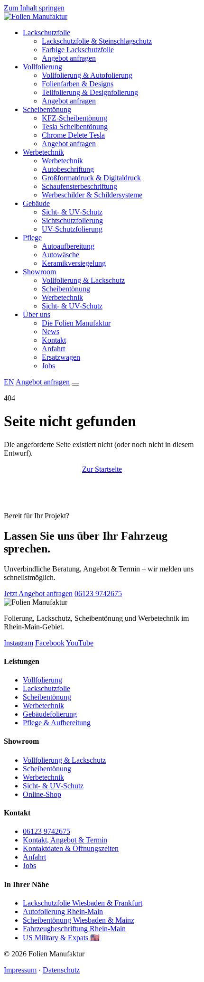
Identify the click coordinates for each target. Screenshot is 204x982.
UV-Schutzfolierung (72, 229)
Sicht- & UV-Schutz (72, 212)
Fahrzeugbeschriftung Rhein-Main (74, 929)
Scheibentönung (47, 109)
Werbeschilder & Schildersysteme (92, 195)
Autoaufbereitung (68, 246)
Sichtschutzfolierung (72, 220)
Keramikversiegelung (74, 263)
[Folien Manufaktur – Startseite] (35, 16)
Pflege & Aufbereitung (57, 723)
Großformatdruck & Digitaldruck (91, 178)
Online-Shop (42, 794)
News (50, 331)
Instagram (18, 643)
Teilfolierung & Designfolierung (90, 92)
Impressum (20, 970)
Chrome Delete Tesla (73, 135)
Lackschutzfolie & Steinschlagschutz (97, 41)
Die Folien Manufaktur (76, 323)
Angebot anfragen (69, 58)
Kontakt (54, 340)
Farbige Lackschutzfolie (78, 50)
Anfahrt (53, 349)
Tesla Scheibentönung (75, 126)
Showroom (39, 272)
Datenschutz (61, 970)
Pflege (32, 238)
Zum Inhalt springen (34, 8)
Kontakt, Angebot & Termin (65, 840)
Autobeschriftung (68, 169)
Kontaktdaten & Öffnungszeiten (71, 848)
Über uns (36, 314)
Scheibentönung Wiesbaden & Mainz (78, 920)
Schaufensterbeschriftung (79, 186)
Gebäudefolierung (50, 714)
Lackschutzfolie (46, 32)
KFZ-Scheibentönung (74, 118)
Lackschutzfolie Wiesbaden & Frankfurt (82, 903)
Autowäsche (60, 255)
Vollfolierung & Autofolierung (87, 75)
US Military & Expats (61, 938)
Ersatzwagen (61, 357)
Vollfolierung (42, 67)
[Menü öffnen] (75, 384)
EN (9, 382)
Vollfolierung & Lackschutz (83, 280)
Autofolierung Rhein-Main (63, 911)
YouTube (79, 643)
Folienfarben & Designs (77, 84)
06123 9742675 (98, 593)
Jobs (48, 366)
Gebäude (36, 203)
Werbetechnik (43, 152)
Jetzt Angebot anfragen (38, 593)
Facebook (50, 643)
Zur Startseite (102, 469)
